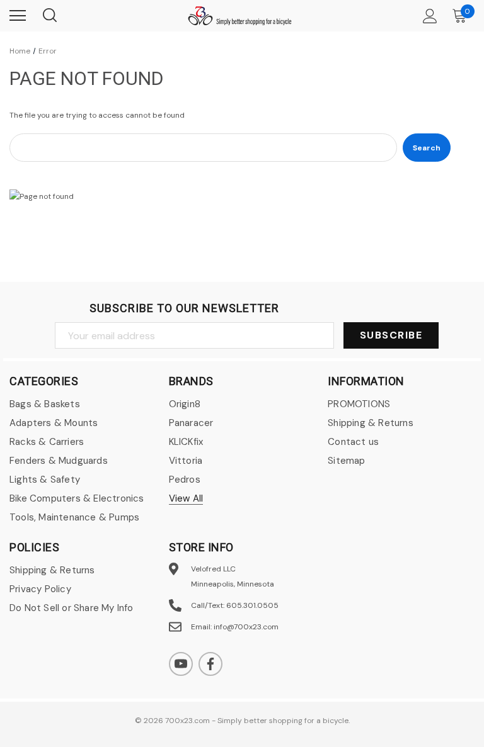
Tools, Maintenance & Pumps (74, 517)
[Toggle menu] (17, 15)
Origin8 (184, 404)
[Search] (49, 16)
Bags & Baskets (44, 404)
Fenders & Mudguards (58, 460)
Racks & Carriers (46, 441)
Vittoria (186, 460)
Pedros (184, 479)
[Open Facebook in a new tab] (210, 664)
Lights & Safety (44, 479)
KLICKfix (186, 441)
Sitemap (346, 460)
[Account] (427, 16)
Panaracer (191, 423)
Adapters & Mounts (53, 423)
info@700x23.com (246, 627)
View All (186, 498)
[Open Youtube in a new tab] (181, 664)
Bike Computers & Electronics (76, 498)
